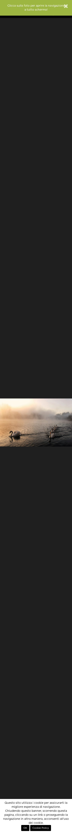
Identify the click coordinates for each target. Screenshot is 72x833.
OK (25, 828)
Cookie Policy (40, 828)
